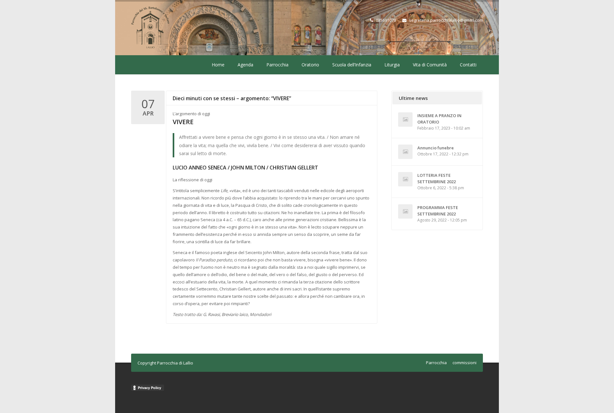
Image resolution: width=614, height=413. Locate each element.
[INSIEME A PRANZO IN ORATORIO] (405, 119)
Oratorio (310, 65)
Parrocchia (277, 65)
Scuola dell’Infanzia (351, 65)
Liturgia (392, 65)
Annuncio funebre (435, 148)
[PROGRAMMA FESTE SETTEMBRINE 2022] (405, 211)
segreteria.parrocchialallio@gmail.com (446, 20)
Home (218, 65)
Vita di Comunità (430, 65)
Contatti (468, 65)
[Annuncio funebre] (405, 152)
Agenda (245, 65)
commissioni (464, 362)
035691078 (386, 20)
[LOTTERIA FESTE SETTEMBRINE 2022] (405, 179)
